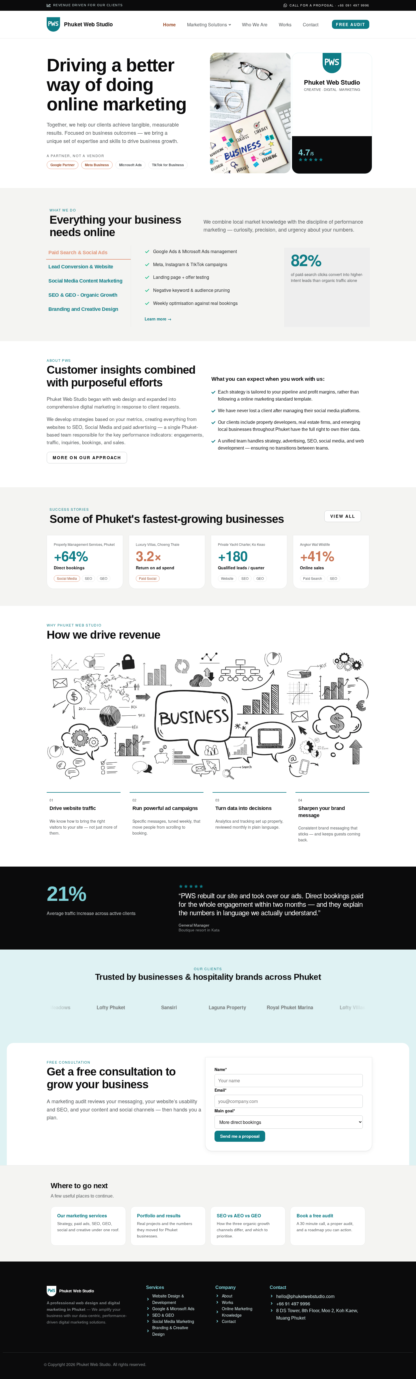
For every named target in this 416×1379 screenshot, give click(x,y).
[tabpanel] (250, 286)
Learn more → (158, 319)
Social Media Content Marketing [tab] (85, 281)
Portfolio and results (159, 1215)
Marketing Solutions (207, 24)
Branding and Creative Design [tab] (83, 309)
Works (285, 24)
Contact (310, 24)
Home (169, 24)
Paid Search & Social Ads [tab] (77, 252)
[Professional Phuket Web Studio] (82, 24)
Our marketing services (82, 1215)
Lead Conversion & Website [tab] (80, 267)
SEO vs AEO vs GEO (239, 1215)
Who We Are (254, 24)
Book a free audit (315, 1215)
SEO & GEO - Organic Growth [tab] (82, 295)
